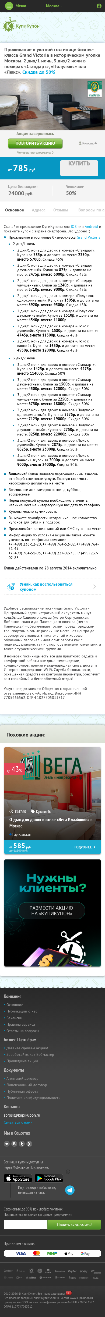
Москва (52, 5)
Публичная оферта (22, 1091)
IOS (74, 226)
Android (92, 226)
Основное (14, 210)
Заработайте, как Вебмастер (30, 1054)
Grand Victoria (88, 237)
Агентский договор (22, 1078)
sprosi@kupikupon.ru (22, 1115)
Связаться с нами (18, 1122)
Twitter (22, 1144)
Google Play (49, 1178)
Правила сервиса (20, 1024)
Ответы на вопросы (22, 1030)
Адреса (39, 210)
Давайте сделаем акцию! (27, 1048)
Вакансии (14, 1017)
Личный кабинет (99, 6)
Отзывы (60, 210)
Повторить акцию (35, 143)
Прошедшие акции (22, 1060)
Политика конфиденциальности (33, 1097)
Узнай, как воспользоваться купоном (46, 586)
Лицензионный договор (26, 1084)
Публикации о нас (21, 1011)
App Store (18, 1178)
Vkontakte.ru (14, 1144)
